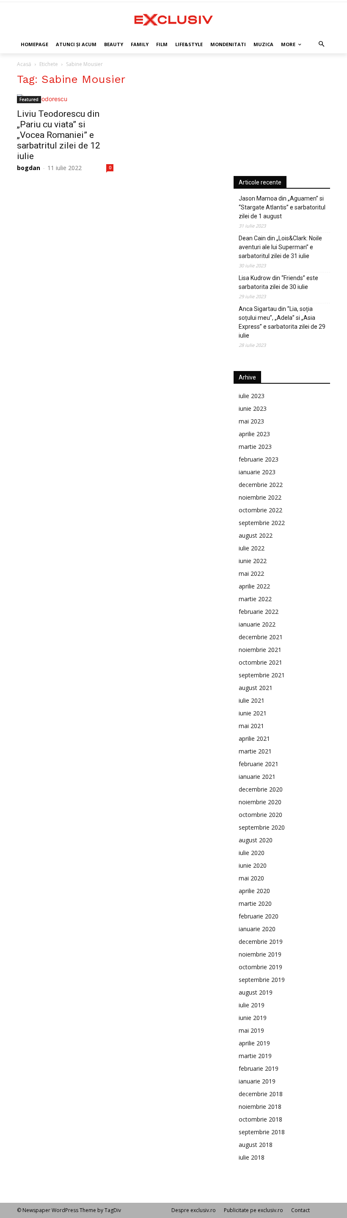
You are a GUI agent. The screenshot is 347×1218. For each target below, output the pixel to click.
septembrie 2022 (262, 523)
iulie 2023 (251, 396)
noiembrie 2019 (260, 954)
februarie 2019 (258, 1068)
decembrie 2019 (261, 942)
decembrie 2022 (261, 485)
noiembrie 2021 (260, 650)
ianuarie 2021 (257, 777)
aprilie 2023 (254, 434)
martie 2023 (255, 447)
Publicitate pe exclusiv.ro (253, 1210)
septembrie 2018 (262, 1132)
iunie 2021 (253, 713)
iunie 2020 (253, 865)
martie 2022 (255, 599)
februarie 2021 (258, 764)
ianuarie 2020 (257, 929)
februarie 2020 (258, 916)
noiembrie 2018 (260, 1107)
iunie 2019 (253, 1018)
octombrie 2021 (260, 662)
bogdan (28, 168)
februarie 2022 (258, 612)
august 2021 (256, 688)
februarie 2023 (258, 459)
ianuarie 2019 (257, 1081)
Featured (29, 99)
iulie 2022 (251, 548)
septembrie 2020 (262, 827)
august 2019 (256, 992)
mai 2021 (251, 726)
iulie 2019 (251, 1005)
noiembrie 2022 (260, 497)
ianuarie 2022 (257, 624)
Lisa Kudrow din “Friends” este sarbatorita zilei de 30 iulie (278, 282)
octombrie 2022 (260, 510)
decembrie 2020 (261, 789)
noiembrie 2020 (260, 802)
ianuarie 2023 (257, 472)
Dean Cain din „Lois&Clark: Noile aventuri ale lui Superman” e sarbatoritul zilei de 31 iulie (280, 247)
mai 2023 (251, 421)
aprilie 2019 (254, 1043)
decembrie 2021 (261, 637)
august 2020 (256, 840)
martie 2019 (255, 1056)
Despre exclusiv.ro (193, 1210)
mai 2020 (251, 878)
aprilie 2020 (254, 891)
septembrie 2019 (262, 980)
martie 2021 (255, 751)
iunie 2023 (253, 408)
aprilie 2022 (254, 586)
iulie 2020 (251, 853)
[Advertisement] (282, 115)
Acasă (24, 64)
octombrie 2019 (260, 967)
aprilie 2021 (254, 738)
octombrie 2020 (260, 815)
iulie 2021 (251, 700)
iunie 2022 (253, 561)
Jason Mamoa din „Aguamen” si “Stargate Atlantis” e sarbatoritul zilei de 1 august (282, 207)
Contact (300, 1210)
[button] (321, 44)
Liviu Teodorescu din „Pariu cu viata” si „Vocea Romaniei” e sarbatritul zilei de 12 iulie (58, 135)
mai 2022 (251, 573)
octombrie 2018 (260, 1119)
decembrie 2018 (261, 1094)
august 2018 (256, 1145)
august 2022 (256, 535)
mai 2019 (251, 1030)
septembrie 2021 (262, 675)
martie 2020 (255, 903)
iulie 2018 (251, 1157)
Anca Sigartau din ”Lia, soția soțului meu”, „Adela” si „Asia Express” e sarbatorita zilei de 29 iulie (282, 322)
